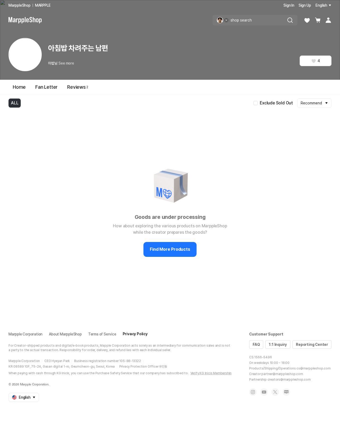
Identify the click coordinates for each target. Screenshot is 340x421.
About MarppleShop (65, 334)
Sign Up (305, 5)
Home (19, 87)
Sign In (288, 5)
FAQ (256, 344)
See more (66, 63)
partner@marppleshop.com (282, 374)
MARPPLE (43, 5)
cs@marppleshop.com (313, 368)
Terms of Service (102, 334)
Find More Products (170, 249)
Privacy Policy (135, 334)
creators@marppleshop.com (289, 379)
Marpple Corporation (25, 334)
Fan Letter (46, 87)
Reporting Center (312, 344)
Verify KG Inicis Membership (211, 373)
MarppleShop (19, 5)
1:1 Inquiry (278, 344)
